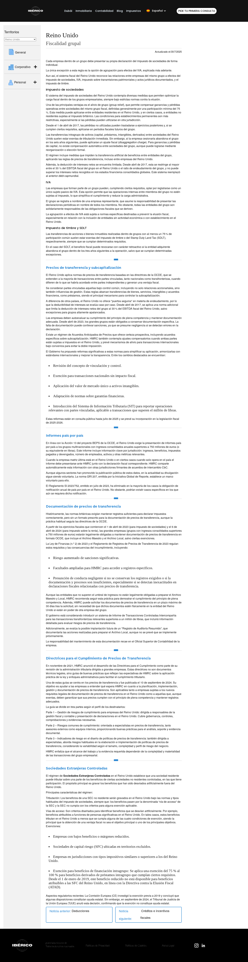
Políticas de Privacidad (97, 945)
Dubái (68, 11)
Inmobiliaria (84, 11)
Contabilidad (104, 11)
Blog (120, 11)
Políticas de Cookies (136, 945)
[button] (156, 11)
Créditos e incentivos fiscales (154, 914)
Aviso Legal (168, 945)
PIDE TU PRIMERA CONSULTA (196, 11)
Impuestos (133, 11)
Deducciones (80, 911)
